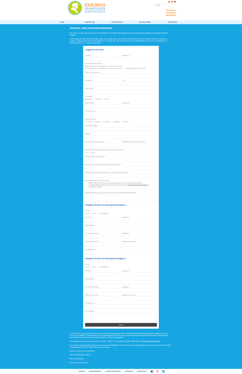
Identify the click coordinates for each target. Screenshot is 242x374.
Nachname (126, 55)
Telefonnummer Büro (92, 241)
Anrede (87, 210)
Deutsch (89, 122)
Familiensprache (90, 111)
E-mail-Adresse (90, 249)
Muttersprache (90, 225)
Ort (123, 80)
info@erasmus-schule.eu (138, 185)
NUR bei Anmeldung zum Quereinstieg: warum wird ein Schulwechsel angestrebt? (110, 192)
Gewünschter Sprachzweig (94, 63)
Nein (93, 152)
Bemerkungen (89, 311)
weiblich (98, 99)
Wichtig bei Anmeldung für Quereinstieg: (97, 180)
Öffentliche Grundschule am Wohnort (134, 142)
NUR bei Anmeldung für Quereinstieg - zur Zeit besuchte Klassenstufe (106, 172)
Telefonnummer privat (129, 241)
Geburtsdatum (90, 103)
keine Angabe (104, 213)
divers (107, 99)
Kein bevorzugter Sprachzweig (135, 68)
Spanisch (108, 122)
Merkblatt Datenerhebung (151, 341)
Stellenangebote (95, 371)
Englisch (98, 122)
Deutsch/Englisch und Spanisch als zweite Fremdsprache (104, 66)
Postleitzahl (89, 80)
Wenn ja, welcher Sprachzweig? (95, 156)
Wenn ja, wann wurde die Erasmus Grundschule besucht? (103, 164)
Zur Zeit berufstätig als (92, 233)
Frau (88, 213)
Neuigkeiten (172, 22)
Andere (126, 122)
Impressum (129, 371)
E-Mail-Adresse (90, 303)
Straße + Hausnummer (92, 72)
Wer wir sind (90, 22)
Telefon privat (89, 88)
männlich (89, 99)
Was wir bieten (117, 22)
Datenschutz (142, 371)
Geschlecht (89, 96)
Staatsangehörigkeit (91, 125)
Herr (94, 213)
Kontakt (82, 371)
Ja (87, 152)
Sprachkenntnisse (91, 119)
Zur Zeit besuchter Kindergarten (95, 142)
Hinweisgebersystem (113, 371)
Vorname (88, 55)
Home (62, 22)
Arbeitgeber (125, 233)
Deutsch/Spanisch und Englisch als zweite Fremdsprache (104, 68)
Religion (87, 134)
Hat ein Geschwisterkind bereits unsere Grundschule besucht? (105, 150)
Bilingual (117, 122)
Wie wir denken (145, 22)
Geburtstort (126, 103)
